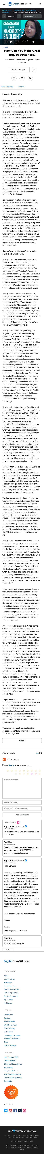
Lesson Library (6, 10)
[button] (40, 4)
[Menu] (4, 4)
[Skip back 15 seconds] (5, 42)
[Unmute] (33, 41)
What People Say (10, 1025)
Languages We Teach (12, 1035)
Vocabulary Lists (10, 986)
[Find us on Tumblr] (20, 1110)
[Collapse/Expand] (22, 753)
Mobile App (8, 1003)
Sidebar (32, 16)
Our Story (7, 1018)
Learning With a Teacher (13, 1078)
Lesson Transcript (7, 87)
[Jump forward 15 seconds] (18, 42)
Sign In (11, 765)
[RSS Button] (4, 759)
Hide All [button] (22, 741)
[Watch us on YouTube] (10, 1110)
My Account (8, 1067)
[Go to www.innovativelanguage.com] (22, 1130)
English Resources (11, 996)
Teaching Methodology (12, 1074)
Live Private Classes (11, 989)
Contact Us (8, 1081)
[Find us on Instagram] (24, 1110)
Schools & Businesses (12, 1039)
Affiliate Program (10, 1045)
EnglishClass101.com (29, 1137)
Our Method (8, 1015)
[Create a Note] (22, 78)
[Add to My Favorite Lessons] (14, 78)
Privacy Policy (16, 1141)
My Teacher (8, 999)
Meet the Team (9, 1021)
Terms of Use (27, 1141)
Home (6, 976)
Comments (21, 87)
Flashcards (8, 982)
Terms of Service (32, 1147)
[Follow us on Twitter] (6, 1110)
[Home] (20, 5)
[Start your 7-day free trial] (11, 1092)
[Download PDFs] (30, 78)
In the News (8, 1032)
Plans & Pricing (9, 1028)
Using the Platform (11, 1071)
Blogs (6, 1042)
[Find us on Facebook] (15, 1110)
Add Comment (22, 815)
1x (25, 41)
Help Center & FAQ (11, 1057)
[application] (22, 32)
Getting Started (9, 1060)
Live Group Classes (11, 993)
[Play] (11, 41)
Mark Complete (18, 70)
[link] (4, 16)
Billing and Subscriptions (13, 1064)
